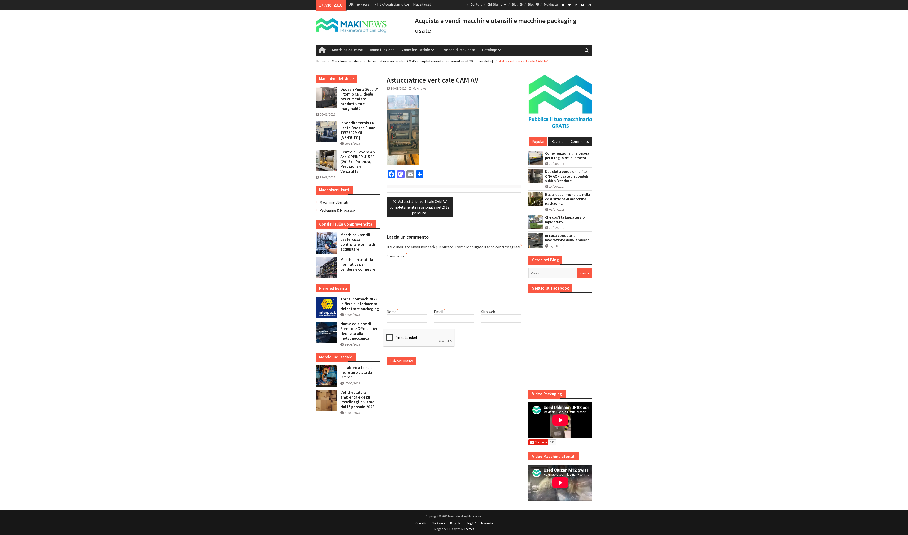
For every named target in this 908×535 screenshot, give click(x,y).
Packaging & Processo (337, 210)
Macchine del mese (347, 50)
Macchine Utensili (333, 202)
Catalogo (489, 50)
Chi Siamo (494, 4)
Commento (396, 256)
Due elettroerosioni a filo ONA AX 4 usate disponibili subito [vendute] (566, 176)
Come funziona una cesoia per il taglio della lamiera (567, 155)
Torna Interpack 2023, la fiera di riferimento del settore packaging (359, 303)
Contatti (477, 4)
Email (438, 311)
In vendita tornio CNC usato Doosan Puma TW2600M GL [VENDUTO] (358, 130)
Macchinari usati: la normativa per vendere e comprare (357, 264)
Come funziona (382, 50)
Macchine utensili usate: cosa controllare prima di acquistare (357, 242)
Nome (392, 311)
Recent (557, 141)
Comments (580, 141)
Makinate (551, 4)
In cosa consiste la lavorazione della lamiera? (567, 237)
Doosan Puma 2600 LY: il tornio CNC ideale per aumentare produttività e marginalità (359, 99)
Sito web (488, 311)
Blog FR (533, 4)
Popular (538, 141)
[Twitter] (569, 4)
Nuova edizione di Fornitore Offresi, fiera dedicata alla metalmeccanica (360, 331)
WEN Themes (465, 529)
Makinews (420, 88)
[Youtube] (583, 4)
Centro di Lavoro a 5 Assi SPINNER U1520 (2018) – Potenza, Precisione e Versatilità (357, 161)
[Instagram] (589, 4)
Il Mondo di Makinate (458, 50)
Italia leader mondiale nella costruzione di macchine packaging (567, 199)
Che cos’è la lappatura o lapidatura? (565, 219)
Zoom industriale (416, 50)
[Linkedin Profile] (576, 4)
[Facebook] (563, 4)
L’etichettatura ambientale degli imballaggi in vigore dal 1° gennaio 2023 (357, 399)
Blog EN (517, 4)
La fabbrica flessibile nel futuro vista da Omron (358, 372)
